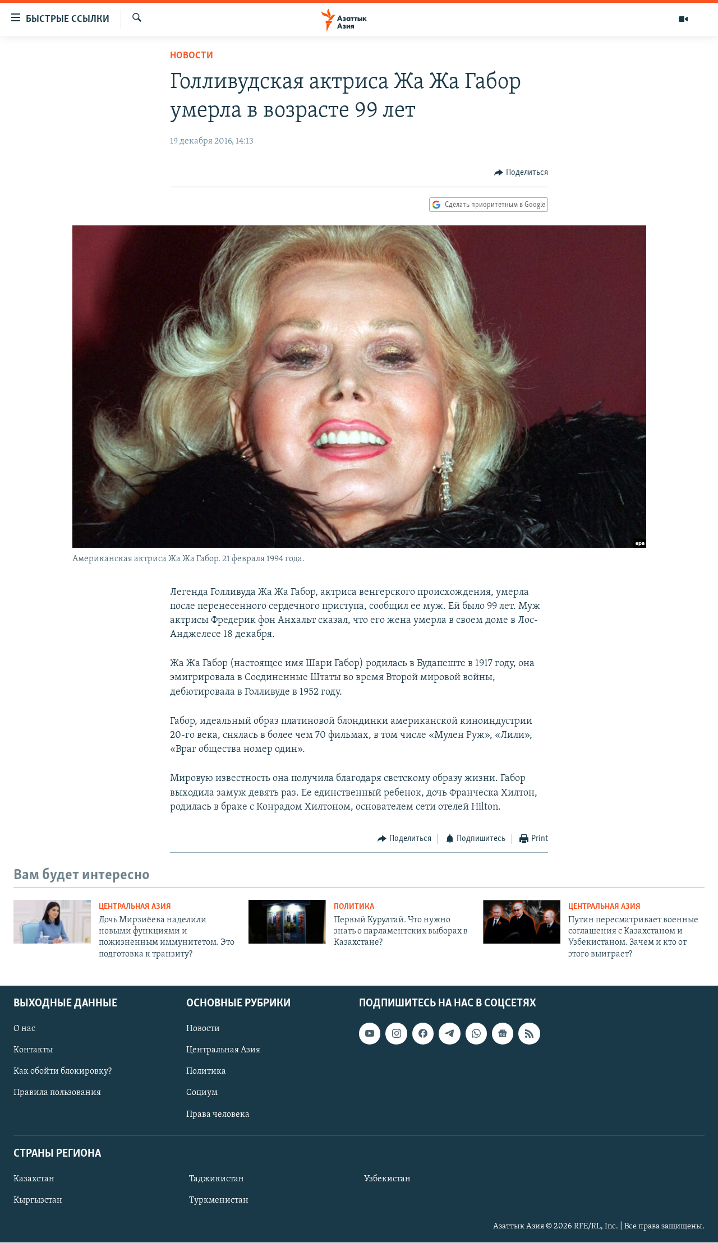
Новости (191, 56)
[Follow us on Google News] (502, 1033)
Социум (202, 1093)
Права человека (218, 1114)
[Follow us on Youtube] (369, 1033)
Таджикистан (216, 1179)
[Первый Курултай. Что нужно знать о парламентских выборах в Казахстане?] (287, 922)
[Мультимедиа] (683, 19)
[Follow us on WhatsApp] (476, 1033)
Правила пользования (57, 1093)
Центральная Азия (135, 907)
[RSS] (529, 1033)
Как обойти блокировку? (62, 1072)
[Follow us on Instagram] (396, 1033)
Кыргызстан (37, 1200)
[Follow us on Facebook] (423, 1033)
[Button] (521, 172)
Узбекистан (387, 1179)
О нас (24, 1028)
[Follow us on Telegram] (449, 1033)
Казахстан (33, 1179)
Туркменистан (218, 1200)
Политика (354, 907)
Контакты (33, 1050)
